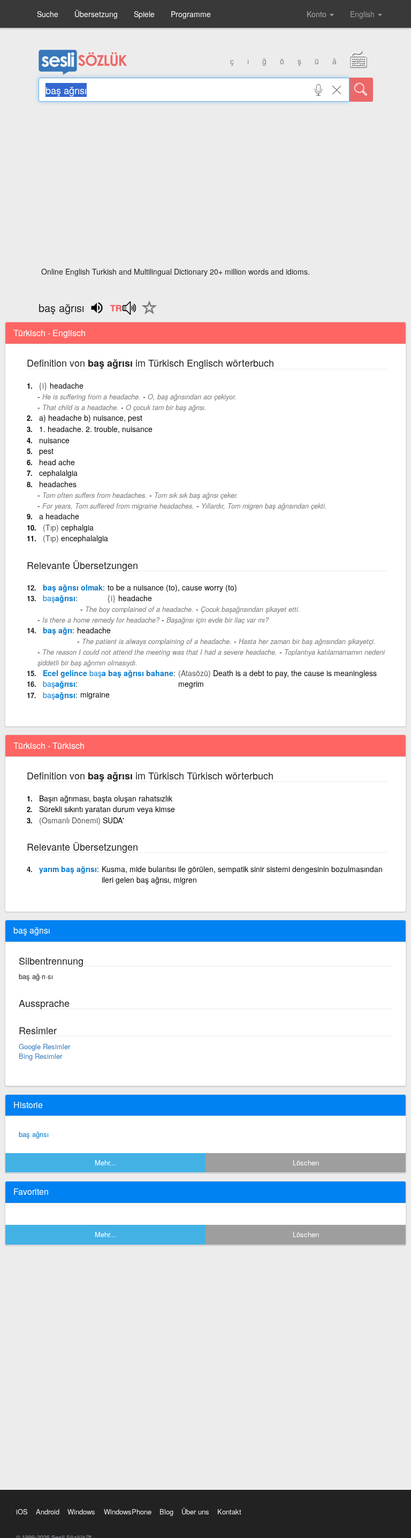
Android (47, 1511)
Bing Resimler (40, 1056)
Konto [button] (318, 14)
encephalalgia (84, 538)
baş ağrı (57, 630)
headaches (58, 484)
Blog (166, 1511)
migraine (95, 694)
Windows (81, 1511)
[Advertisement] (206, 187)
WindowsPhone (127, 1511)
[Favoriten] (146, 313)
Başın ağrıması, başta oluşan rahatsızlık (105, 798)
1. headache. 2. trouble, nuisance (96, 428)
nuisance (54, 440)
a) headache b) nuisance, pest (90, 417)
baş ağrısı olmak (73, 587)
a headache (59, 516)
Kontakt (229, 1511)
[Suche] (361, 90)
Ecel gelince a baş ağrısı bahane (108, 673)
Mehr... (105, 1162)
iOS (22, 1511)
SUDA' (113, 820)
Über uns (195, 1511)
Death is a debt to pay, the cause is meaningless (295, 673)
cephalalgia (58, 472)
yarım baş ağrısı (68, 868)
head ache (57, 462)
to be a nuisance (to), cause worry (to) (172, 587)
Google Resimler (44, 1046)
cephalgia (77, 527)
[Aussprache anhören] (123, 311)
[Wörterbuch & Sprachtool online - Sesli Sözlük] (83, 72)
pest (46, 450)
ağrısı (59, 598)
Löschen (306, 1162)
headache (66, 385)
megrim (191, 683)
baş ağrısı (34, 1134)
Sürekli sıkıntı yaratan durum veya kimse (107, 809)
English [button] (363, 14)
